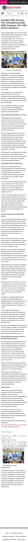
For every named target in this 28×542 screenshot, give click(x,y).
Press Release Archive (16, 533)
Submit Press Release (8, 536)
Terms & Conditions (20, 536)
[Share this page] (26, 13)
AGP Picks (4, 2)
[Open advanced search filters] (22, 13)
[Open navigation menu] (2, 13)
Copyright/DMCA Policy (9, 539)
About (7, 533)
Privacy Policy (21, 539)
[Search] (18, 13)
